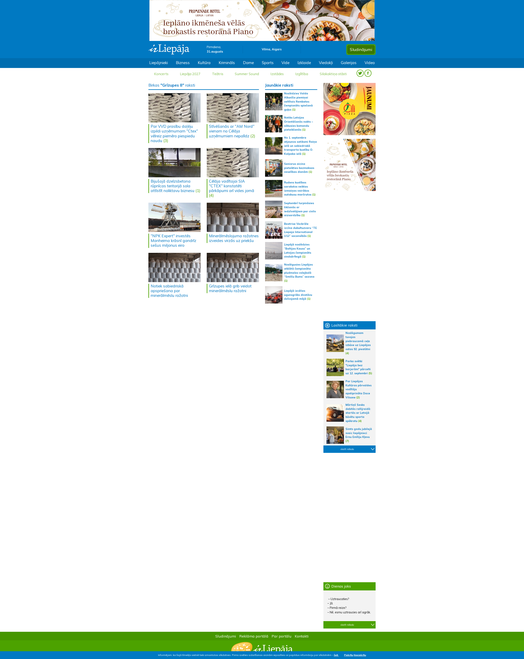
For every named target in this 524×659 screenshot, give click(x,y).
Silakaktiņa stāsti (333, 74)
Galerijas (349, 62)
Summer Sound (247, 74)
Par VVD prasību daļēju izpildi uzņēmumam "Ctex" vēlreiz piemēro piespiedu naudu (174, 133)
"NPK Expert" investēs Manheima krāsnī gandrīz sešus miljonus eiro (173, 240)
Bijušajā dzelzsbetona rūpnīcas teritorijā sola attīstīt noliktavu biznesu (172, 186)
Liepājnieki (158, 62)
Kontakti (302, 636)
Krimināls (227, 62)
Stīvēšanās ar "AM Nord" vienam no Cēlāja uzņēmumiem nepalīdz (231, 131)
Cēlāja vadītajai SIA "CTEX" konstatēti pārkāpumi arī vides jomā (231, 186)
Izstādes (277, 74)
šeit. (336, 655)
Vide (285, 62)
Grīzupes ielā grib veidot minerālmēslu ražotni (230, 288)
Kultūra (204, 62)
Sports (268, 62)
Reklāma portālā (253, 636)
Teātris (217, 74)
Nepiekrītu (360, 655)
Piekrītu (348, 655)
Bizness (183, 62)
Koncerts (161, 74)
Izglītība (301, 74)
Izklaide (304, 62)
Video (370, 62)
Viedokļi (326, 62)
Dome (248, 62)
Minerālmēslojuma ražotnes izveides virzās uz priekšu (234, 238)
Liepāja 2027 (190, 74)
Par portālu (281, 636)
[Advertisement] (349, 256)
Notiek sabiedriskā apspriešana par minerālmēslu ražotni (169, 291)
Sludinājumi (361, 49)
